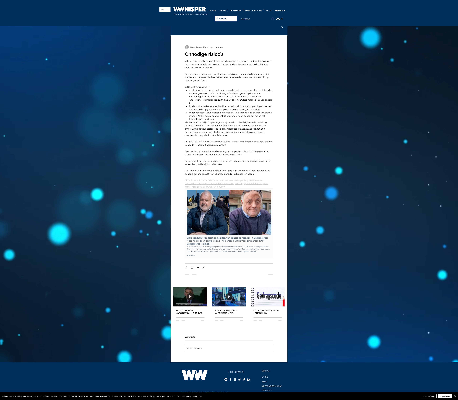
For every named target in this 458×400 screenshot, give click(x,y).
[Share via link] (203, 267)
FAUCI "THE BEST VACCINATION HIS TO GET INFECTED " (189, 311)
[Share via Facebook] (186, 267)
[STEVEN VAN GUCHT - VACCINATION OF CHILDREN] (229, 296)
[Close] (455, 396)
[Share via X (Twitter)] (192, 267)
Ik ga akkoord (445, 396)
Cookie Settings (429, 396)
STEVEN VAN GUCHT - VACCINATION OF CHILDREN (226, 311)
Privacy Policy (197, 396)
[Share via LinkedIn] (198, 267)
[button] (282, 27)
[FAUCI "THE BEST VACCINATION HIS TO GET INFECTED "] (190, 296)
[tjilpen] (239, 381)
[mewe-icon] (248, 381)
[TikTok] (244, 381)
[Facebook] (230, 381)
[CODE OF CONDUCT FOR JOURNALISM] (268, 296)
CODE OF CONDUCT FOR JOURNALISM (266, 311)
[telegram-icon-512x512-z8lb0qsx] (225, 381)
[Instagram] (235, 381)
